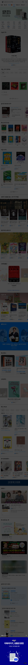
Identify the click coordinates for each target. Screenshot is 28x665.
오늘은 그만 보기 (4, 635)
